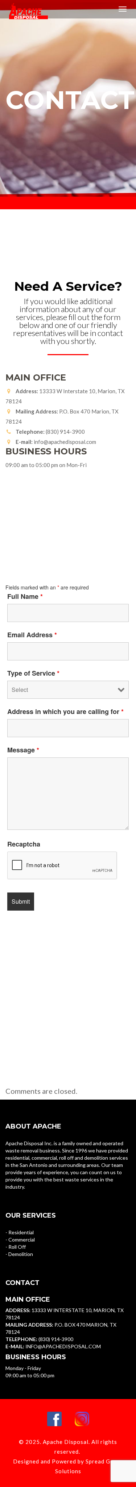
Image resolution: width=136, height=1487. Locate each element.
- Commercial (20, 1239)
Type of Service (33, 673)
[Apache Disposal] (25, 9)
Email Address (32, 634)
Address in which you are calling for (65, 711)
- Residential (19, 1232)
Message (23, 749)
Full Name (25, 596)
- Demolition (19, 1254)
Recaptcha (23, 844)
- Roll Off (15, 1247)
